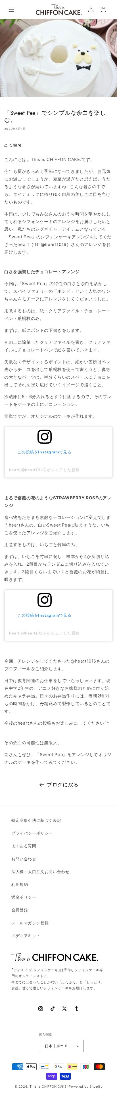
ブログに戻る (63, 785)
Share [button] (16, 145)
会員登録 (19, 909)
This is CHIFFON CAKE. (49, 1086)
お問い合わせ (23, 858)
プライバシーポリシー (32, 833)
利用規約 (19, 884)
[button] (11, 9)
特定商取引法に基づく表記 (36, 820)
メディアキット (25, 935)
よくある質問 (23, 845)
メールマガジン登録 (30, 922)
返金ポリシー (23, 897)
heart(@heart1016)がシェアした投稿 (44, 470)
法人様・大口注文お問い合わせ (40, 871)
